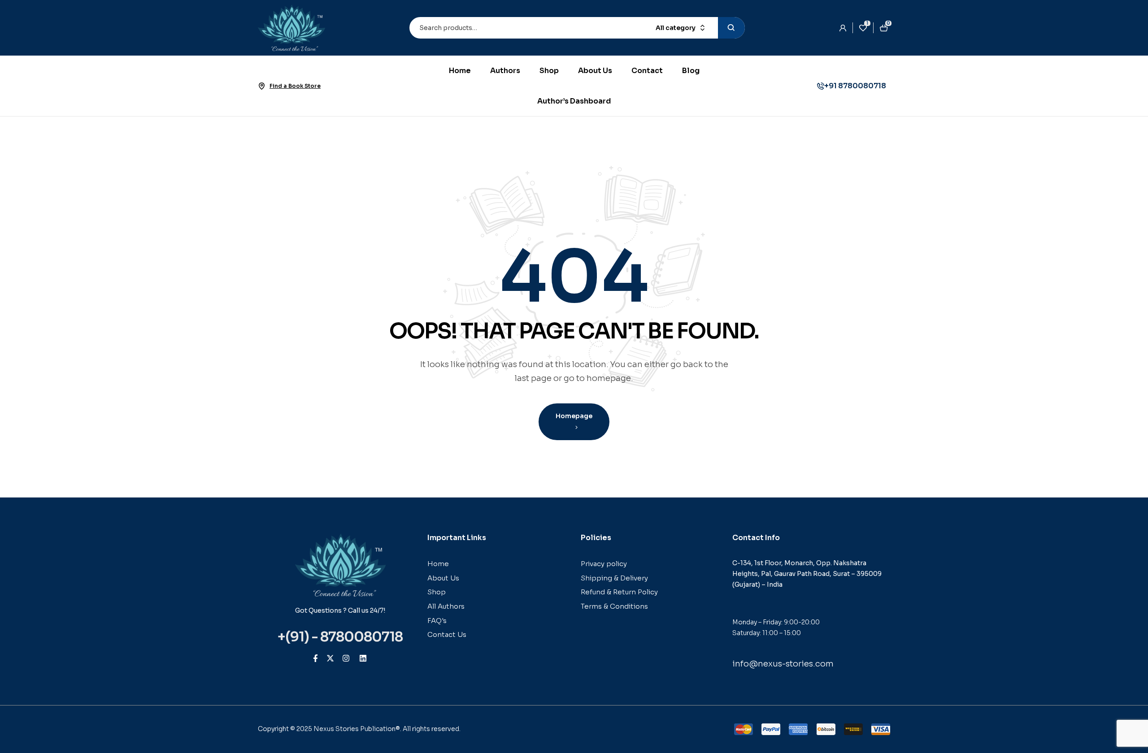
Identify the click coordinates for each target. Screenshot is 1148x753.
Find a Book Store (295, 85)
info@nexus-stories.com (783, 664)
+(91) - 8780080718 (340, 636)
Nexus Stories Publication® (356, 729)
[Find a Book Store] (261, 86)
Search (731, 28)
